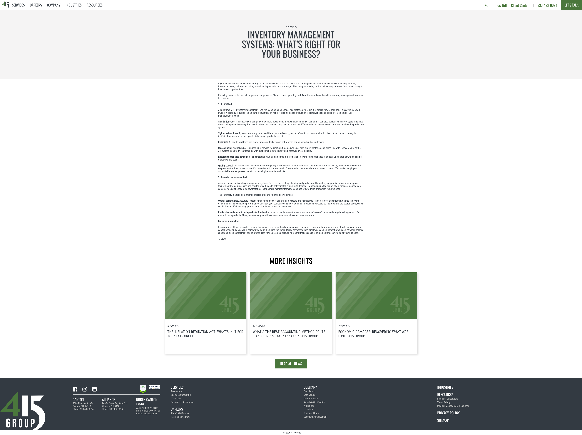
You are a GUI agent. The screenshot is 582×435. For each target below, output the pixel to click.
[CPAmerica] (154, 389)
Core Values (309, 394)
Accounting (176, 391)
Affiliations (309, 405)
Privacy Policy (448, 412)
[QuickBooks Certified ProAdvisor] (143, 389)
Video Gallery (443, 402)
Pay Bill (502, 5)
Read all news (291, 363)
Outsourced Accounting (182, 402)
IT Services (176, 398)
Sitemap (443, 420)
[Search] (486, 5)
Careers (36, 5)
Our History (309, 391)
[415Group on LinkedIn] (94, 390)
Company (53, 5)
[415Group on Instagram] (84, 390)
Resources (94, 5)
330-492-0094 (547, 5)
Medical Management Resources (453, 406)
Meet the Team (311, 398)
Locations (308, 409)
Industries (74, 5)
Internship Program (180, 416)
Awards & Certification (314, 402)
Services (18, 5)
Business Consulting (181, 394)
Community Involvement (315, 416)
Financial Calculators (447, 398)
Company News (311, 413)
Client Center (520, 5)
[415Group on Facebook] (75, 390)
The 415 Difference (180, 413)
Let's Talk (571, 5)
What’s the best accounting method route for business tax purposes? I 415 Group (289, 334)
